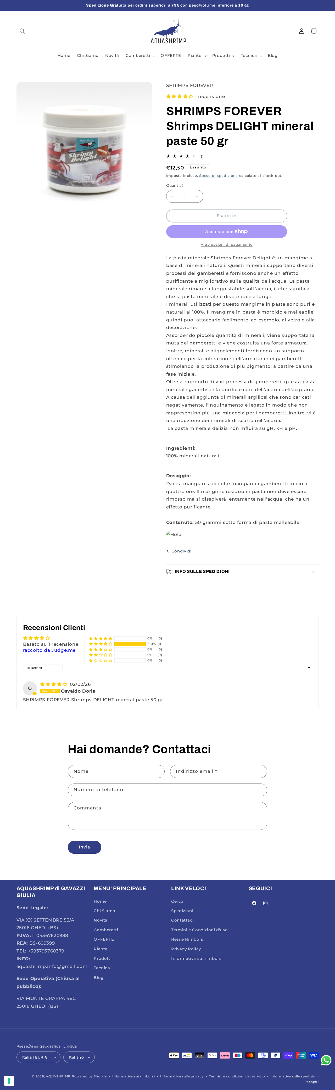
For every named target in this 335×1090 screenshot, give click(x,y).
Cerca (177, 901)
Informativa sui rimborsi (197, 958)
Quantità (174, 185)
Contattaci (182, 920)
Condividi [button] (181, 551)
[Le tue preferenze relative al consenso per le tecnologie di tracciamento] (9, 1081)
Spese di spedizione (218, 176)
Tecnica (102, 968)
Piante (101, 949)
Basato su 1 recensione (51, 644)
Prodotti (102, 958)
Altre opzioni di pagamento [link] (227, 245)
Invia (84, 847)
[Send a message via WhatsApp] (326, 1060)
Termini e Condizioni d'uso (199, 930)
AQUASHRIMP (58, 1076)
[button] (22, 31)
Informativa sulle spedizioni (294, 1076)
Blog (99, 977)
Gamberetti (106, 930)
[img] (54, 684)
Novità (101, 920)
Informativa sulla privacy (182, 1076)
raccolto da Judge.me (49, 650)
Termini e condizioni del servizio (237, 1076)
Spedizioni (182, 910)
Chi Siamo (104, 910)
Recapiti (311, 1082)
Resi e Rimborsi (187, 939)
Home (100, 901)
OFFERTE (104, 939)
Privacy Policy (186, 949)
